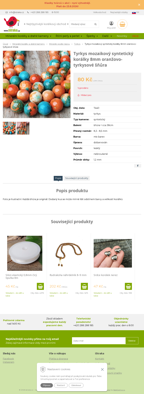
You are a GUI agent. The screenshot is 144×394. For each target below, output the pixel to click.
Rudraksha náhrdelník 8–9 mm (68, 275)
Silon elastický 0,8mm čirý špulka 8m (21, 276)
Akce (135, 36)
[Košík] (122, 24)
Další (105, 36)
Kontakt (99, 358)
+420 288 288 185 (39, 12)
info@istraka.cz (16, 12)
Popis (58, 178)
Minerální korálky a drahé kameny (28, 44)
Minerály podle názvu (59, 44)
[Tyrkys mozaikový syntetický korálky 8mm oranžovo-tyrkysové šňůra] (37, 84)
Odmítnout (76, 385)
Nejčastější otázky (119, 12)
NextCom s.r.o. (119, 390)
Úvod (5, 44)
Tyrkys (77, 44)
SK (137, 12)
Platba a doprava (58, 358)
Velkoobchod (99, 12)
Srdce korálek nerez (106, 275)
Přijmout (46, 385)
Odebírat (131, 341)
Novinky (122, 36)
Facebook (8, 358)
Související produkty (76, 178)
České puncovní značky (108, 373)
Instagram (8, 362)
